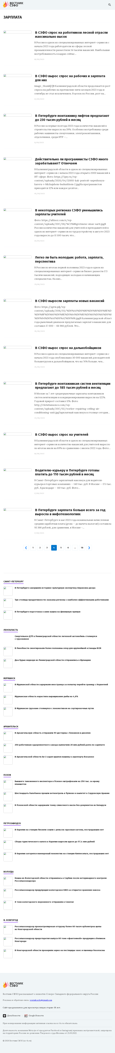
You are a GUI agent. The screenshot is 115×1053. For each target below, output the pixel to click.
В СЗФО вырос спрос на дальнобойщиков (68, 348)
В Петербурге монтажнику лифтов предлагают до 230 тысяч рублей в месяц (72, 118)
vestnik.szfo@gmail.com (41, 1000)
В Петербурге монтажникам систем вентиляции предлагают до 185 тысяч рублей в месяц (72, 386)
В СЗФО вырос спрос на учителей (61, 435)
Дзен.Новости (13, 1015)
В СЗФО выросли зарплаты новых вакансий (69, 301)
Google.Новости (36, 1015)
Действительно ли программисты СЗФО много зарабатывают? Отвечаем (71, 161)
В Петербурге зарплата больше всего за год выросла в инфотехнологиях (70, 512)
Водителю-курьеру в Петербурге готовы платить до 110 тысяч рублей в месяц (67, 472)
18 (82, 547)
